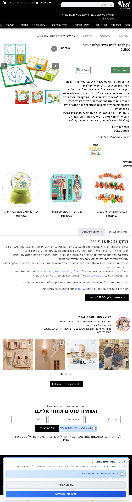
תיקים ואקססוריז (81, 25)
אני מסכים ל (75, 428)
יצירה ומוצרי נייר (59, 25)
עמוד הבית (123, 36)
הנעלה (11, 25)
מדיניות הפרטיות (68, 428)
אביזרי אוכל (101, 25)
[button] (55, 66)
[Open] (18, 354)
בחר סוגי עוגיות (66, 484)
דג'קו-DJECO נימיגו (86, 36)
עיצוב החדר (39, 25)
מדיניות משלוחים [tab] (91, 232)
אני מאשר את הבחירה (66, 494)
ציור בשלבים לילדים (109, 137)
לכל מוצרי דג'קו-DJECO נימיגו (107, 297)
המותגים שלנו (104, 36)
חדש (127, 25)
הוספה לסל (121, 70)
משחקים (117, 25)
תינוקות (24, 25)
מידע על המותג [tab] (117, 232)
